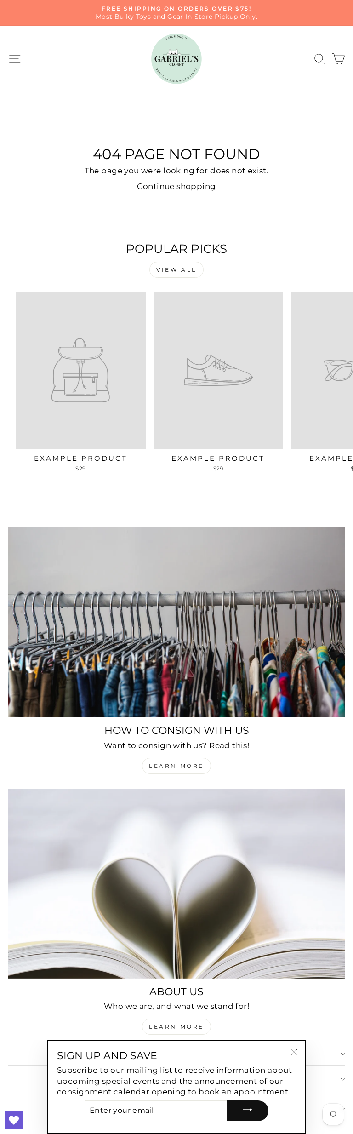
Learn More (176, 765)
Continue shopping (176, 186)
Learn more (176, 1026)
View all (176, 269)
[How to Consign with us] (176, 622)
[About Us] (176, 884)
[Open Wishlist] (14, 1120)
